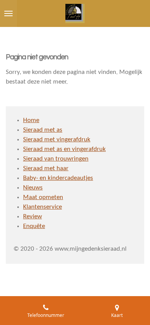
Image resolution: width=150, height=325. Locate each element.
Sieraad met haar (45, 169)
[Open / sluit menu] (8, 13)
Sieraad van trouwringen (55, 159)
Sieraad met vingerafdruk (56, 140)
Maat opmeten (43, 197)
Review (32, 217)
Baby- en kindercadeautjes (58, 178)
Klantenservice (42, 207)
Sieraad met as (42, 130)
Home (31, 120)
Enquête (34, 226)
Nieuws (33, 188)
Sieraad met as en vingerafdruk (64, 149)
